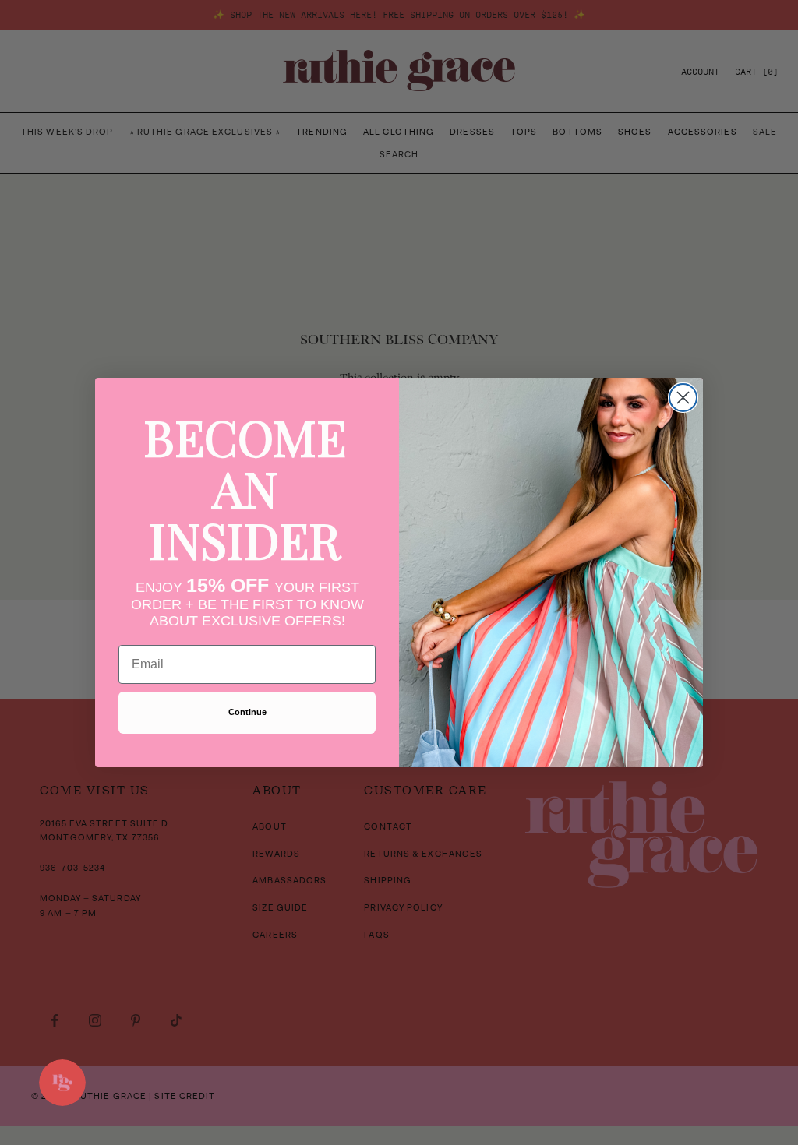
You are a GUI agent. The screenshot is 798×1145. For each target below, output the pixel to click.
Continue (247, 712)
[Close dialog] (683, 397)
